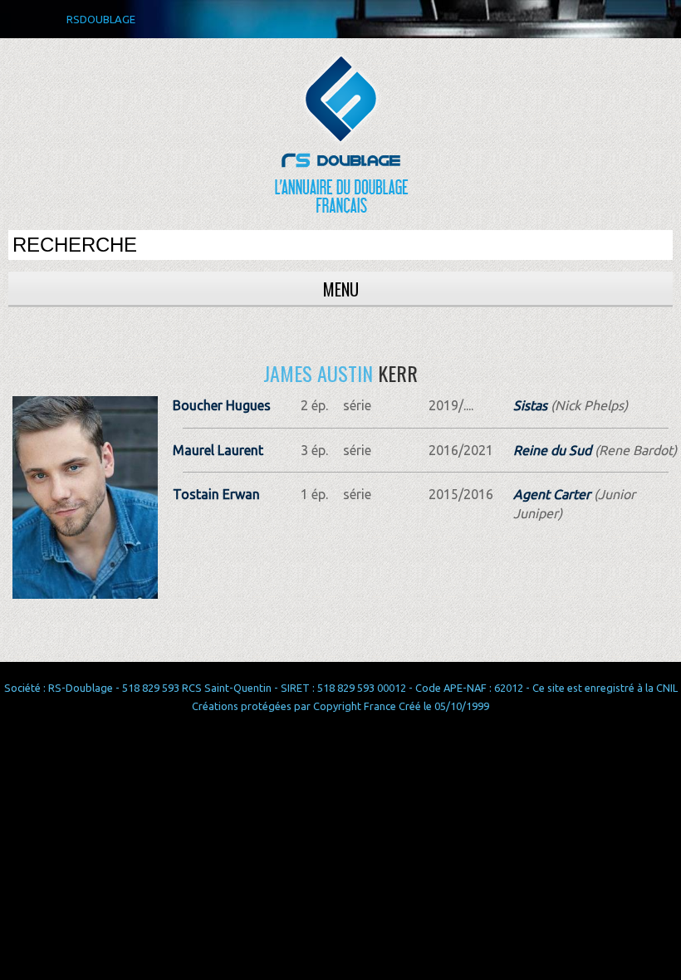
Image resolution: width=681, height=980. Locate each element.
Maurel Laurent (218, 450)
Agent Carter (551, 494)
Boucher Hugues (222, 405)
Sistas (530, 405)
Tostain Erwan (216, 494)
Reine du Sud (552, 450)
